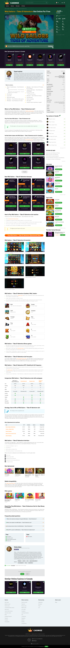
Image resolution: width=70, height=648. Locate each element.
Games (12, 5)
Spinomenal (27, 500)
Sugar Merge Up (57, 177)
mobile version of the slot (10, 483)
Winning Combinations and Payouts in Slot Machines (55, 157)
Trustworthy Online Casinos (9, 607)
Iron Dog (16, 500)
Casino (7, 5)
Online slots (7, 609)
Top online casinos (8, 612)
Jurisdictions (24, 616)
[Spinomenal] (64, 73)
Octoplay (56, 223)
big (33, 183)
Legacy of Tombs (40, 381)
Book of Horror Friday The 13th (11, 433)
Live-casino (23, 609)
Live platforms (24, 623)
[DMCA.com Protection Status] (34, 641)
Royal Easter (57, 171)
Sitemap (23, 621)
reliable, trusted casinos (30, 110)
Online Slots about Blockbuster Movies (53, 152)
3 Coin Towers (57, 199)
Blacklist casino (7, 604)
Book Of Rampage (8, 435)
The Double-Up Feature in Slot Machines (53, 159)
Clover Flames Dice (58, 210)
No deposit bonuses (8, 616)
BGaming (56, 167)
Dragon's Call (32, 381)
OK (46, 646)
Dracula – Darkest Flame (10, 429)
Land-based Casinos (25, 612)
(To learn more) (41, 646)
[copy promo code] (12, 151)
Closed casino (7, 605)
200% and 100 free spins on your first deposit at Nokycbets (60, 232)
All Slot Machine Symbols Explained (52, 156)
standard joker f (20, 295)
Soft (22, 614)
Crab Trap (56, 188)
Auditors (23, 619)
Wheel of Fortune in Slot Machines (52, 154)
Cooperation (40, 602)
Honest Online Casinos (9, 611)
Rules (6, 614)
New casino (7, 602)
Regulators (23, 618)
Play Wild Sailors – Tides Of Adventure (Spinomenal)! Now (24, 235)
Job (39, 607)
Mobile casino (24, 607)
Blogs (56, 602)
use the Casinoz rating (29, 139)
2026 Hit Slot (57, 216)
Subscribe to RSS (35, 643)
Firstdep (6, 200)
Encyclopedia (7, 621)
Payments (23, 604)
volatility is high (9, 369)
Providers (6, 619)
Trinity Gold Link (24, 381)
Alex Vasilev (13, 565)
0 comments (58, 12)
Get (11, 189)
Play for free (59, 169)
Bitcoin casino (24, 605)
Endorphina (56, 200)
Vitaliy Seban (9, 78)
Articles (23, 5)
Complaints (23, 611)
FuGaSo (6, 501)
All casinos (25, 171)
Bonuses (17, 5)
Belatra (36, 500)
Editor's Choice (21, 183)
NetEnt (56, 189)
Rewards (6, 618)
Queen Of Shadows (9, 431)
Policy (39, 605)
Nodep (6, 183)
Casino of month (24, 602)
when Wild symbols (21, 348)
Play (11, 153)
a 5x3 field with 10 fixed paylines (13, 218)
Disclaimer (40, 604)
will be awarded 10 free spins (21, 358)
